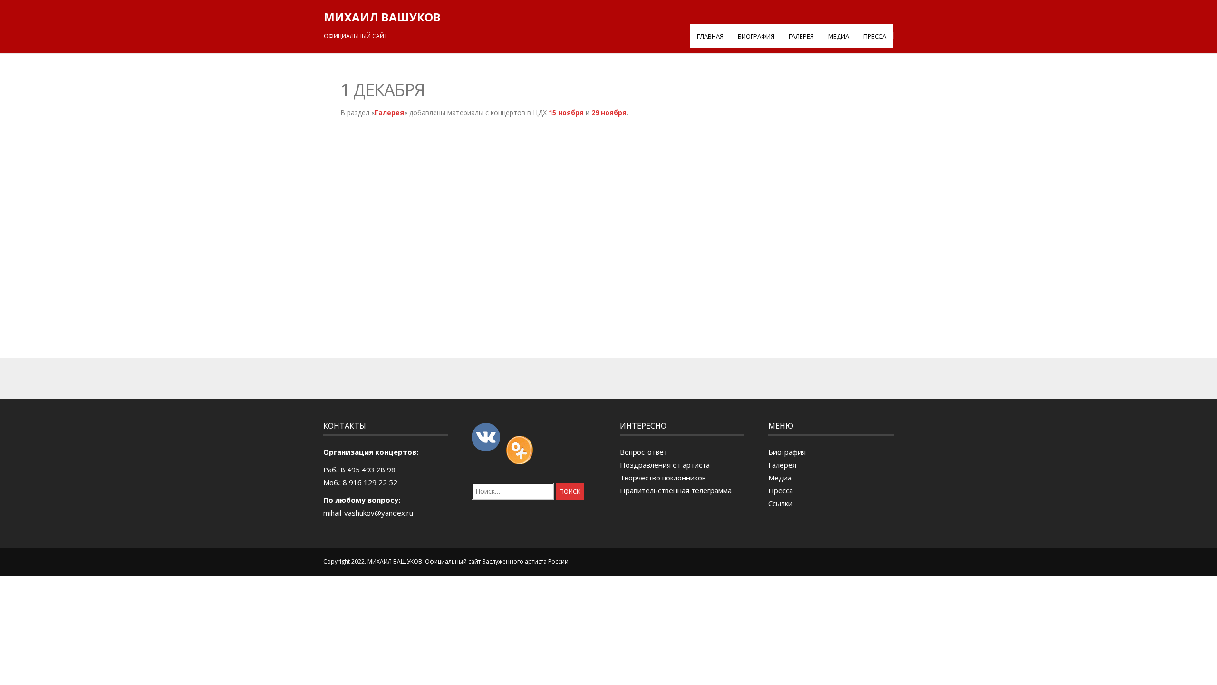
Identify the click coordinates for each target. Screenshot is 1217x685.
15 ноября (566, 112)
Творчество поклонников (663, 477)
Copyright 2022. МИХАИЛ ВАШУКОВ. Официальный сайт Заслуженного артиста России (446, 562)
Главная (710, 36)
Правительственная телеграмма (676, 490)
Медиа (838, 36)
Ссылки (780, 503)
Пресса (874, 36)
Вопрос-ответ (643, 452)
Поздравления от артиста (665, 465)
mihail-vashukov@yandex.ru (368, 513)
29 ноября (609, 112)
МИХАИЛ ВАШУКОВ (382, 17)
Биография (756, 36)
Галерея (801, 36)
